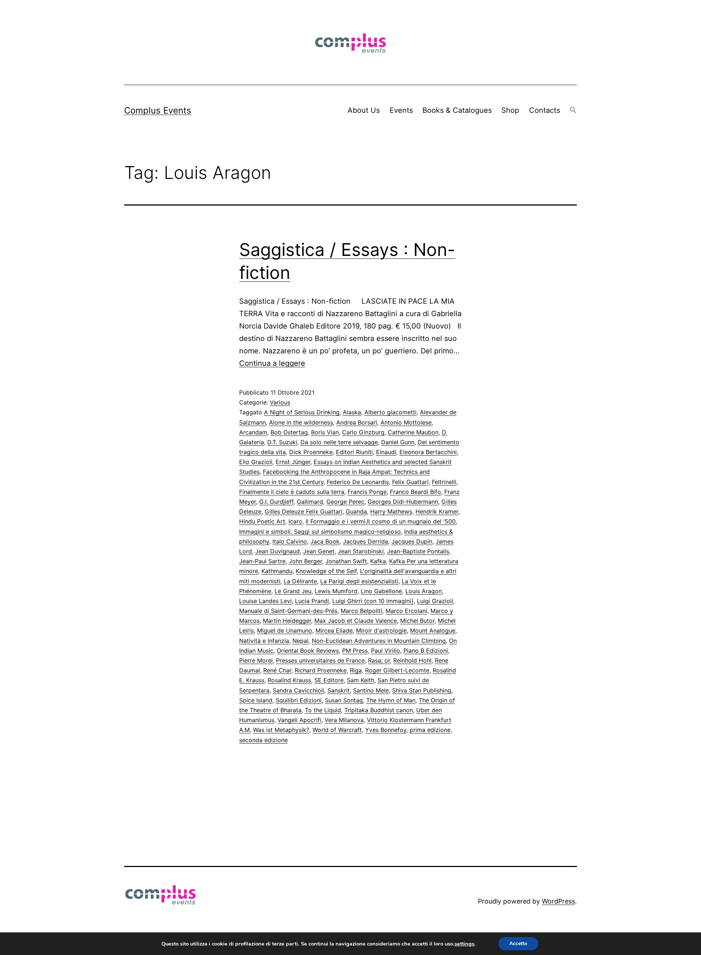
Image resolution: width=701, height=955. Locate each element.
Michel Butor (417, 620)
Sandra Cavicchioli (298, 690)
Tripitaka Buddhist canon (378, 710)
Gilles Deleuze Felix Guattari (303, 511)
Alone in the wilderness (301, 422)
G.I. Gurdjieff (276, 501)
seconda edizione (263, 740)
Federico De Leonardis (358, 482)
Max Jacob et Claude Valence (355, 620)
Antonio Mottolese (406, 422)
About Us (364, 110)
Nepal (300, 640)
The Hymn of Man (390, 700)
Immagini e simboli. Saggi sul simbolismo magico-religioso (320, 531)
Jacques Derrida (365, 541)
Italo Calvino (289, 541)
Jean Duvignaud (277, 551)
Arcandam (253, 432)
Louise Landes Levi (265, 601)
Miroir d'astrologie (381, 630)
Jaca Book (325, 541)
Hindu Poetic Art (262, 521)
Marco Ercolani (406, 610)
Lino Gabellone (381, 591)
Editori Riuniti (354, 452)
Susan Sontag (344, 700)
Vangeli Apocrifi (299, 720)
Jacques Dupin (411, 541)
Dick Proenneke (311, 452)
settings (464, 943)
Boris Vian (325, 432)
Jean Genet (318, 551)
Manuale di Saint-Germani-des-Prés (288, 610)
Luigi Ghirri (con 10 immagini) (373, 601)
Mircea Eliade (334, 630)
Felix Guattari (410, 482)
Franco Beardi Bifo (415, 491)
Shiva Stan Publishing (421, 690)
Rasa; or (379, 660)
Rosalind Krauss (289, 680)
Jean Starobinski (361, 551)
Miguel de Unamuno (284, 630)
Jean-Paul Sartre (262, 561)
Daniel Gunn (397, 442)
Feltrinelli (444, 482)
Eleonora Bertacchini (428, 452)
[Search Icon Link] (573, 110)
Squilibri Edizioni (299, 700)
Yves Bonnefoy (385, 729)
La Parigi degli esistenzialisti (359, 581)
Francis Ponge (367, 491)
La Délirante (300, 581)
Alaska (352, 412)
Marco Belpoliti (361, 610)
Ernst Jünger (293, 461)
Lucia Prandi (312, 601)
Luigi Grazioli (435, 601)
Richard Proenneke (320, 670)
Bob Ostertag (289, 432)
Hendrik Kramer (436, 511)
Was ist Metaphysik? (281, 729)
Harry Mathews (391, 511)
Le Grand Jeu (293, 591)
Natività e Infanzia (264, 640)
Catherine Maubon (413, 432)
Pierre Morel (256, 660)
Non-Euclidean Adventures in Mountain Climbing (379, 640)
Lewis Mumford (336, 591)
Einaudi (386, 452)
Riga (356, 670)
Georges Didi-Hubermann (403, 501)
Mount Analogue (432, 630)
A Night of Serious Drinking (302, 412)
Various (280, 402)
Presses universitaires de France (320, 660)
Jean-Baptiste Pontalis (418, 551)
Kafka (378, 561)
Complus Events (157, 110)
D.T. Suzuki (282, 442)
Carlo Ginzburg (363, 432)
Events (401, 110)
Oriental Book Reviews (308, 650)
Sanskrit (338, 690)
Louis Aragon (423, 591)
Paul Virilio (385, 650)
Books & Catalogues (457, 110)
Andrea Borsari (356, 422)
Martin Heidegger (287, 620)
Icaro (295, 521)
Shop (510, 110)
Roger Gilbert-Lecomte (397, 670)
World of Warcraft (337, 729)
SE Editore (329, 680)
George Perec (345, 501)
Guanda (356, 511)
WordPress (558, 901)
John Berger (305, 561)
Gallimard (310, 501)
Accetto (518, 943)
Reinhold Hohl (412, 660)
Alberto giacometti (390, 412)
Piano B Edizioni (425, 650)
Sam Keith (360, 680)
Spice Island (255, 700)
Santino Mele (371, 690)
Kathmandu (276, 571)
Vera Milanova (344, 720)
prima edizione (430, 729)
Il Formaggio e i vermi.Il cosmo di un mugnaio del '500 (381, 521)
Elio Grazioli (255, 461)
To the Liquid (323, 710)
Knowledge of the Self (326, 571)
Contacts (544, 110)
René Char (277, 670)
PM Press (355, 650)
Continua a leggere (272, 363)
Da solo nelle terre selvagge (339, 442)
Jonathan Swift (346, 561)
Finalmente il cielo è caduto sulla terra (291, 491)
